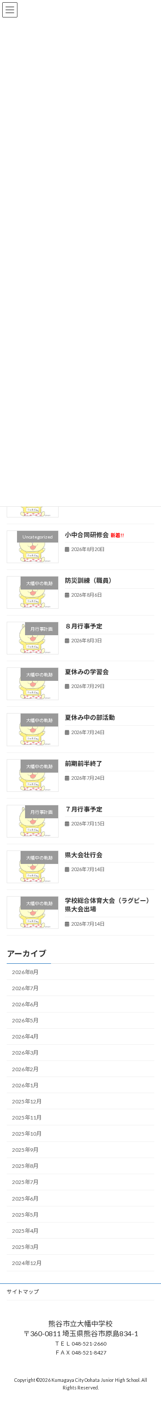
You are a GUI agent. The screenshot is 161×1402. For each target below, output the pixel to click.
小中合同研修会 (94, 535)
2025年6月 (25, 1198)
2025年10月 (27, 1133)
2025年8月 (25, 1166)
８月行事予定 (83, 626)
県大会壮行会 (83, 855)
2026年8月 (25, 972)
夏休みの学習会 (87, 671)
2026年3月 (25, 1052)
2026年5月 (25, 1020)
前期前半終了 (83, 763)
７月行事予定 (83, 808)
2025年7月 (25, 1182)
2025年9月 (25, 1149)
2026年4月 (25, 1036)
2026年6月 (25, 1004)
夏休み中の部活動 (90, 717)
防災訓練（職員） (90, 580)
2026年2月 (25, 1068)
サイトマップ (23, 1291)
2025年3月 (25, 1247)
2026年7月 (25, 988)
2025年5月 (25, 1214)
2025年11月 (27, 1117)
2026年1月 (25, 1084)
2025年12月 (27, 1101)
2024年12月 (27, 1263)
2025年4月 (25, 1230)
